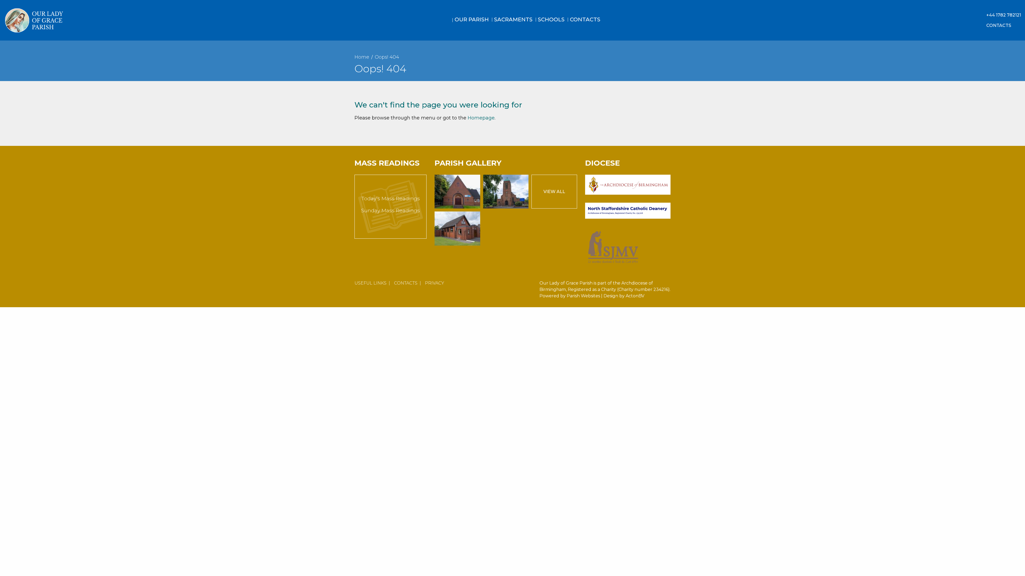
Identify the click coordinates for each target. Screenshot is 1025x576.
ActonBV (635, 295)
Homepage (481, 118)
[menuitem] (447, 24)
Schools (551, 19)
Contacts (585, 19)
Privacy (434, 283)
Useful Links (370, 283)
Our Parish (472, 19)
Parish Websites (583, 295)
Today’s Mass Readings (390, 198)
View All (554, 191)
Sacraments (513, 19)
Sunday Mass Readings (390, 210)
